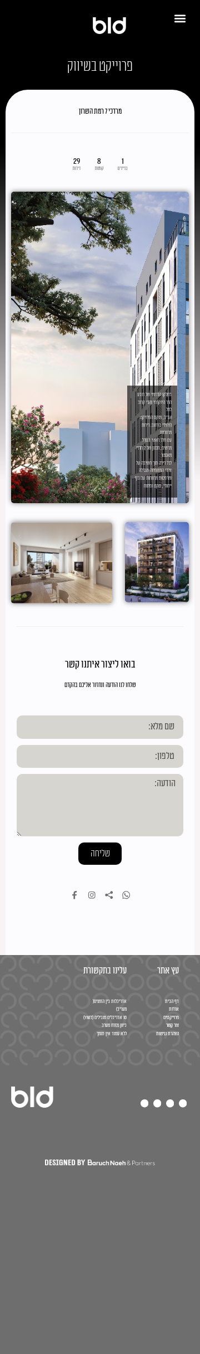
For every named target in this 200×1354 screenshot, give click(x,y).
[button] (180, 18)
